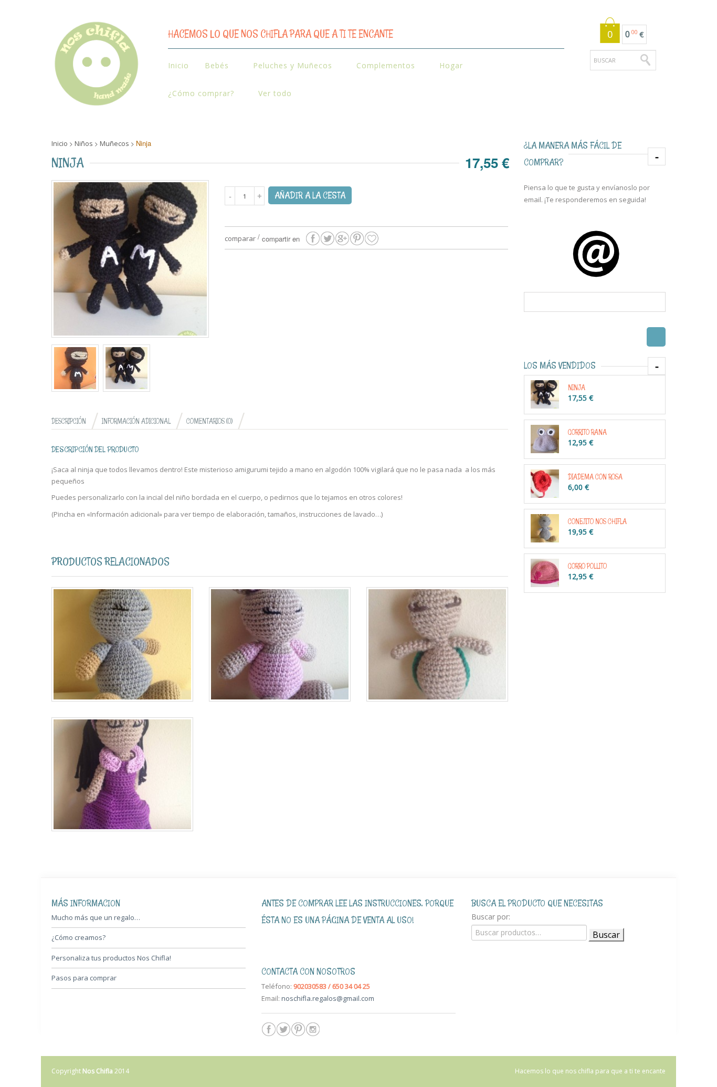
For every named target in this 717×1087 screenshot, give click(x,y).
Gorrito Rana (587, 431)
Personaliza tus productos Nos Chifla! (111, 958)
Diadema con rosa (595, 476)
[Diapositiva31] (130, 259)
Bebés (213, 65)
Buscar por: (490, 917)
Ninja (576, 387)
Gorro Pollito (587, 565)
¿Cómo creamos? (78, 937)
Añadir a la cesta (310, 195)
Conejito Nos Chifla (597, 521)
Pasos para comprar (84, 978)
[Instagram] (313, 1029)
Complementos (382, 65)
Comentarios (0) (209, 420)
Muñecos (114, 143)
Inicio (178, 65)
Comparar (240, 238)
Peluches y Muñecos (288, 65)
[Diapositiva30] (75, 368)
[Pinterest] (298, 1029)
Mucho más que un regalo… (95, 917)
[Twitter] (283, 1029)
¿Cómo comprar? (197, 93)
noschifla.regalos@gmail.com (327, 998)
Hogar (447, 65)
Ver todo (275, 93)
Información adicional (136, 420)
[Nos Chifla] (96, 67)
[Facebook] (269, 1029)
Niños (84, 143)
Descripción (68, 420)
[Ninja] (313, 238)
